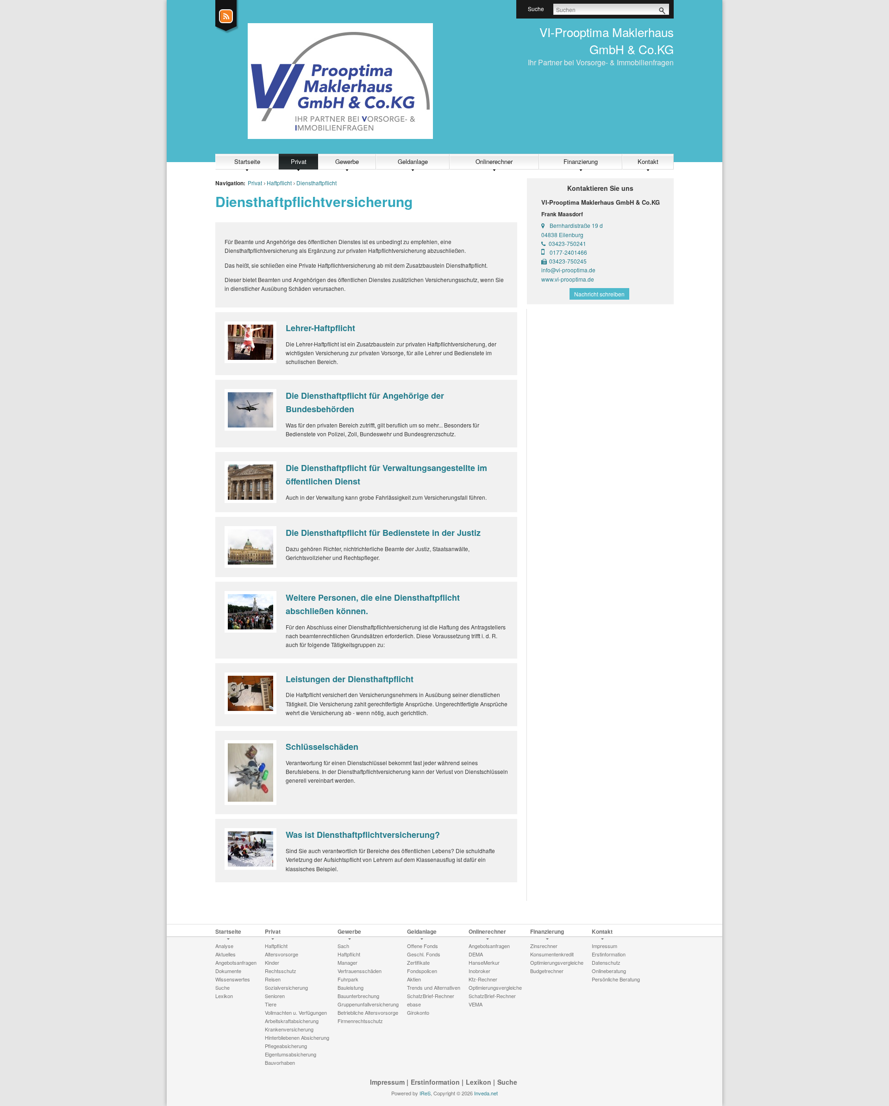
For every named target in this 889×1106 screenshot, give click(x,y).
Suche (507, 1082)
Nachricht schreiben (599, 294)
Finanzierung (580, 161)
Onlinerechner (494, 161)
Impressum (387, 1082)
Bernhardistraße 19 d (576, 225)
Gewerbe (347, 161)
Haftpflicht (279, 183)
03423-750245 (568, 261)
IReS (425, 1093)
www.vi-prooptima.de (567, 279)
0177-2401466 (568, 252)
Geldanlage (413, 161)
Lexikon (478, 1082)
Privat (299, 161)
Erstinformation (435, 1082)
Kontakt (648, 161)
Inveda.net (486, 1093)
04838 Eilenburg (562, 235)
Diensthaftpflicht (316, 183)
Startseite (247, 161)
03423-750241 (567, 243)
